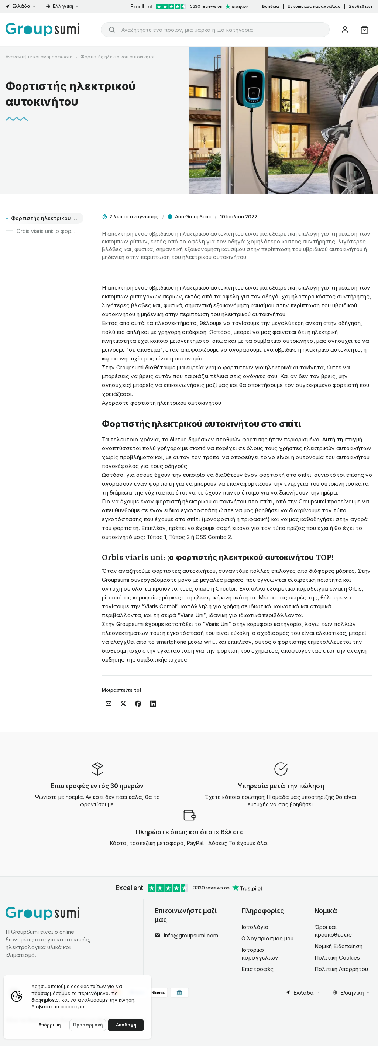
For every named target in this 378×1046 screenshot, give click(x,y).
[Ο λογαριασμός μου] (345, 30)
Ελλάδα (21, 6)
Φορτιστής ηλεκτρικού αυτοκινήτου (118, 56)
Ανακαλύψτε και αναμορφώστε (39, 56)
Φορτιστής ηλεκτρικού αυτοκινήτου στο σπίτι (47, 218)
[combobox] (215, 29)
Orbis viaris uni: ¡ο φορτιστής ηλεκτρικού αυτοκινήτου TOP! (50, 231)
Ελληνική (63, 6)
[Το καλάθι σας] (364, 30)
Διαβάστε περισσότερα (58, 1006)
